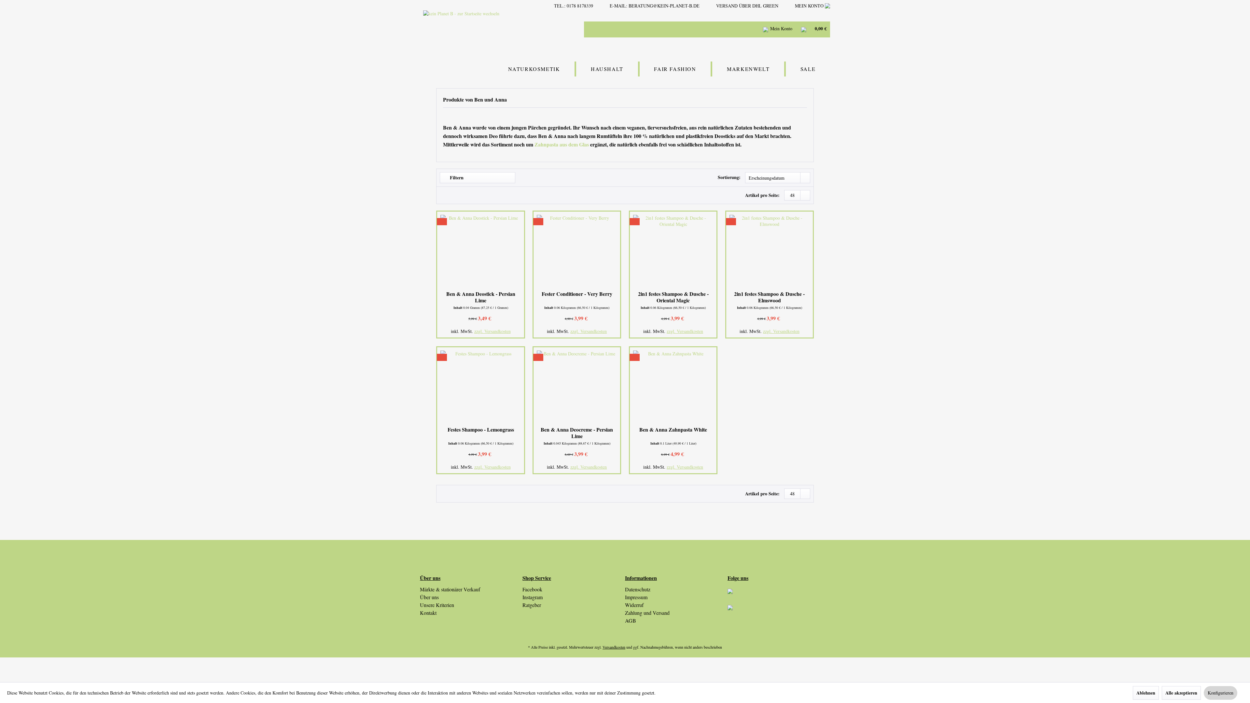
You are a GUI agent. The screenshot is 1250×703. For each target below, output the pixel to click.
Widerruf (634, 604)
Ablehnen (1145, 692)
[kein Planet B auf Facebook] (779, 613)
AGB (630, 620)
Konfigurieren (1220, 693)
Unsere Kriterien (437, 604)
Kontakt (428, 612)
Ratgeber (531, 604)
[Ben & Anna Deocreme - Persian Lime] (577, 388)
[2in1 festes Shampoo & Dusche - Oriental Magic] (673, 252)
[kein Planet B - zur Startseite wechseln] (479, 28)
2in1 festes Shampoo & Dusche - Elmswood (769, 297)
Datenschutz (637, 589)
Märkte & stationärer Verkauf (450, 589)
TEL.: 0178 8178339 (573, 6)
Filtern (456, 177)
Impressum (636, 597)
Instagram (532, 597)
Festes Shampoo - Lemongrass (481, 429)
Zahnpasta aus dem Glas (562, 144)
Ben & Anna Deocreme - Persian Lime (577, 432)
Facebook (532, 589)
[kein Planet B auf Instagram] (779, 597)
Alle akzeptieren (1181, 692)
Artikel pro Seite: (762, 195)
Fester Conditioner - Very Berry (577, 294)
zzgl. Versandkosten (492, 331)
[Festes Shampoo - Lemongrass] (480, 388)
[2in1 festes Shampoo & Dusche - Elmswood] (769, 252)
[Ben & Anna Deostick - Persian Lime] (480, 252)
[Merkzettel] (749, 29)
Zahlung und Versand (647, 612)
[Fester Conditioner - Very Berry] (577, 252)
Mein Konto (810, 6)
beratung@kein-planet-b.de (664, 6)
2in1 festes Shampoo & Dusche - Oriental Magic (673, 297)
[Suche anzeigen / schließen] (732, 29)
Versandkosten (614, 647)
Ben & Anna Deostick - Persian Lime (480, 297)
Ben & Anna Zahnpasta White (673, 429)
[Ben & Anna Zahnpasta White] (673, 388)
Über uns (429, 597)
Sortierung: (729, 177)
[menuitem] (690, 29)
